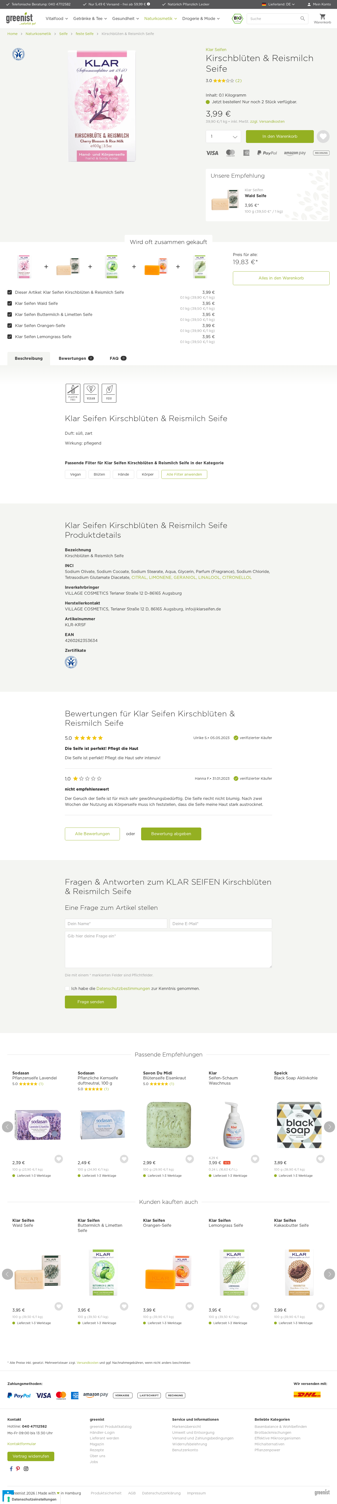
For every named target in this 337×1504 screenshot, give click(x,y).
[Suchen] (303, 18)
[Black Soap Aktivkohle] (299, 1125)
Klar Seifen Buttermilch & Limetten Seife (53, 314)
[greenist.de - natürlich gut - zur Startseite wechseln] (21, 19)
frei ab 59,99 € (135, 4)
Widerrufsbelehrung (189, 1444)
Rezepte (97, 1450)
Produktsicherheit (106, 1493)
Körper (148, 474)
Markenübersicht (186, 1427)
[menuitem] (319, 4)
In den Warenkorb (280, 136)
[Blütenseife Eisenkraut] (168, 1125)
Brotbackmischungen (273, 1433)
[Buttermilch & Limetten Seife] (112, 266)
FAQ (117, 358)
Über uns (97, 1456)
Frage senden (90, 1002)
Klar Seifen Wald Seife (36, 303)
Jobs (94, 1462)
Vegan (75, 474)
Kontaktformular (21, 1444)
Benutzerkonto (185, 1450)
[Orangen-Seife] (156, 266)
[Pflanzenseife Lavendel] (37, 1125)
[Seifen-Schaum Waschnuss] (234, 1125)
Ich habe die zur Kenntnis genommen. (135, 988)
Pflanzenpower (267, 1450)
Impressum (196, 1493)
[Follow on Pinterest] (18, 1468)
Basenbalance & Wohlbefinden (281, 1427)
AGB (132, 1493)
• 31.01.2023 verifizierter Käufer (233, 778)
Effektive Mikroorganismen (277, 1438)
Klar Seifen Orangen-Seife (40, 325)
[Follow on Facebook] (11, 1468)
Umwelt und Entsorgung (193, 1433)
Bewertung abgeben (171, 833)
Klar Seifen (216, 49)
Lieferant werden (104, 1438)
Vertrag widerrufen (31, 1456)
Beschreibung (29, 358)
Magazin (97, 1444)
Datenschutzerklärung (161, 1493)
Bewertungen (75, 358)
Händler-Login (102, 1433)
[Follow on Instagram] (26, 1468)
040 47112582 (34, 1426)
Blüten (99, 474)
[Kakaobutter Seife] (299, 1273)
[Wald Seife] (68, 266)
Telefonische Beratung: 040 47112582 (41, 4)
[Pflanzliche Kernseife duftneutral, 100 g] (103, 1125)
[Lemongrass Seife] (200, 266)
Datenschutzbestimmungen (123, 988)
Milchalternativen (269, 1444)
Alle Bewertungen (92, 833)
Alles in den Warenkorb (281, 278)
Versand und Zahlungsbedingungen (203, 1438)
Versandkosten (87, 1363)
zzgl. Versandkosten (267, 121)
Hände (123, 474)
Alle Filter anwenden (184, 474)
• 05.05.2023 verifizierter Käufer (232, 738)
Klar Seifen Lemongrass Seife (43, 336)
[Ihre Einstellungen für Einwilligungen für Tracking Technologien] (32, 1499)
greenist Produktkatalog (110, 1427)
